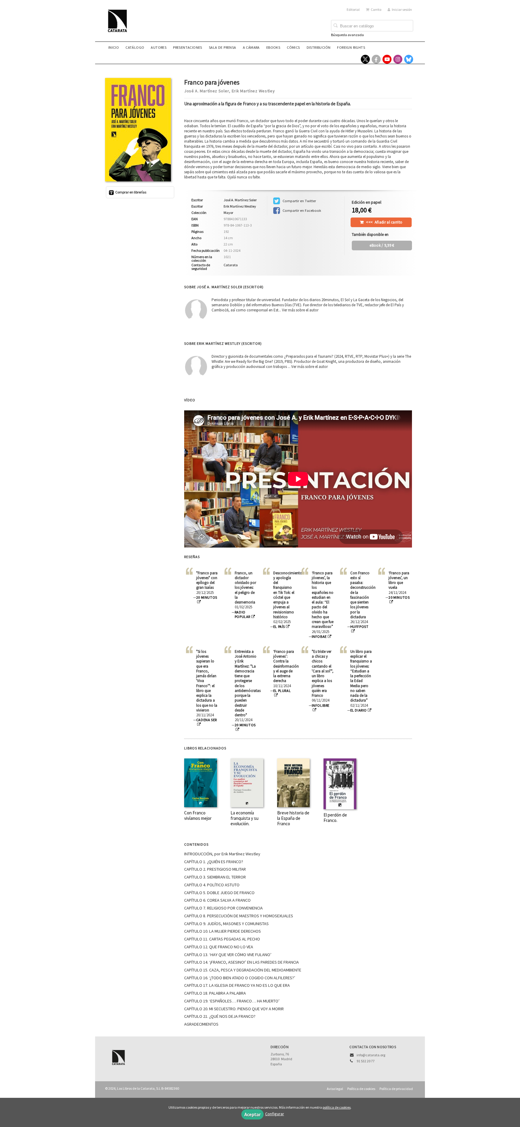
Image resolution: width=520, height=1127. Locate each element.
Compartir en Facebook (301, 210)
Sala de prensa (222, 47)
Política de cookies (361, 1088)
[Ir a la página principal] (119, 25)
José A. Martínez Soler (206, 91)
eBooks (273, 47)
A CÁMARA (251, 47)
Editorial (353, 9)
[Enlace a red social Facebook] (376, 59)
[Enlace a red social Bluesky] (408, 59)
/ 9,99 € (382, 245)
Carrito (376, 9)
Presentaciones (187, 47)
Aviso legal (335, 1088)
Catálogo (134, 47)
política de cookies (337, 1107)
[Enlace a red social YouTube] (387, 59)
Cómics (293, 47)
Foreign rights (351, 47)
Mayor (228, 213)
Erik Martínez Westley (253, 91)
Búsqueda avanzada (347, 34)
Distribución (319, 47)
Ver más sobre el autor (300, 310)
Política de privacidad (396, 1088)
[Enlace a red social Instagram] (397, 59)
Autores (158, 47)
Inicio (113, 47)
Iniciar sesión (402, 9)
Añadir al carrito (384, 222)
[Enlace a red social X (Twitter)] (365, 59)
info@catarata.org (371, 1055)
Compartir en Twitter (299, 201)
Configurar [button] (274, 1113)
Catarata (231, 265)
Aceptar (252, 1114)
